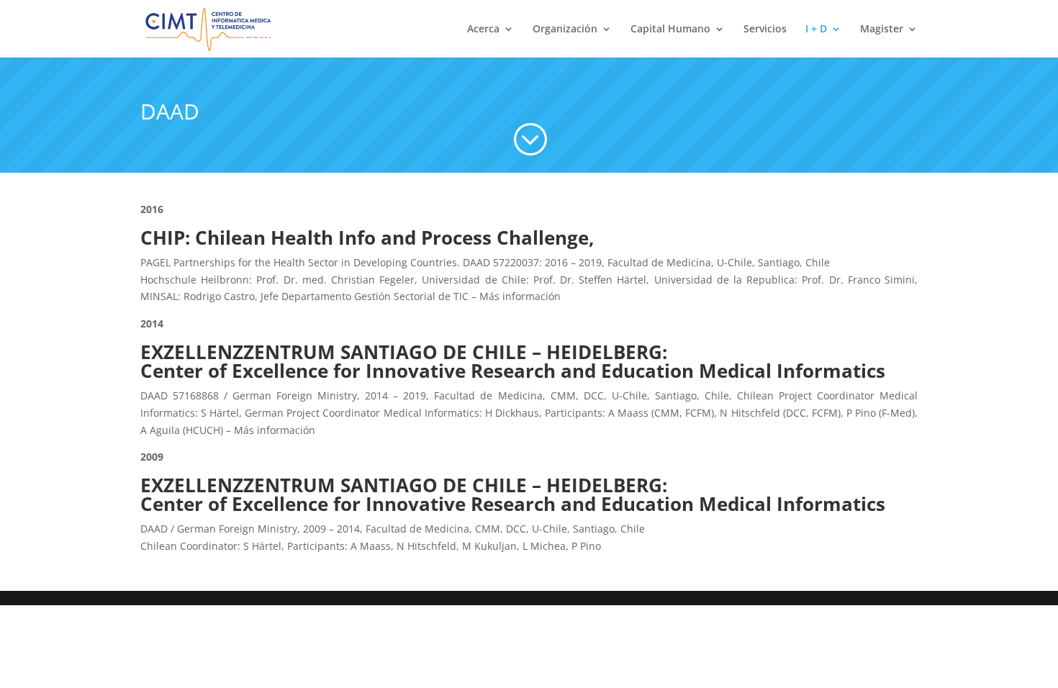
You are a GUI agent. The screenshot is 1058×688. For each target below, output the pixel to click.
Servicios (765, 29)
